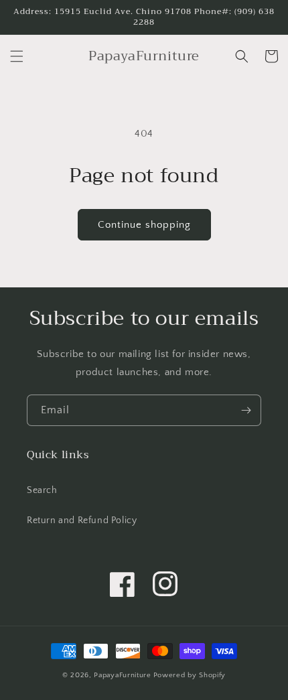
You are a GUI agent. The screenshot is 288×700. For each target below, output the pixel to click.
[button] (16, 56)
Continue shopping (144, 224)
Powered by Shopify (189, 675)
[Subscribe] (246, 410)
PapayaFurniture (122, 675)
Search (42, 490)
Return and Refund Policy (82, 520)
